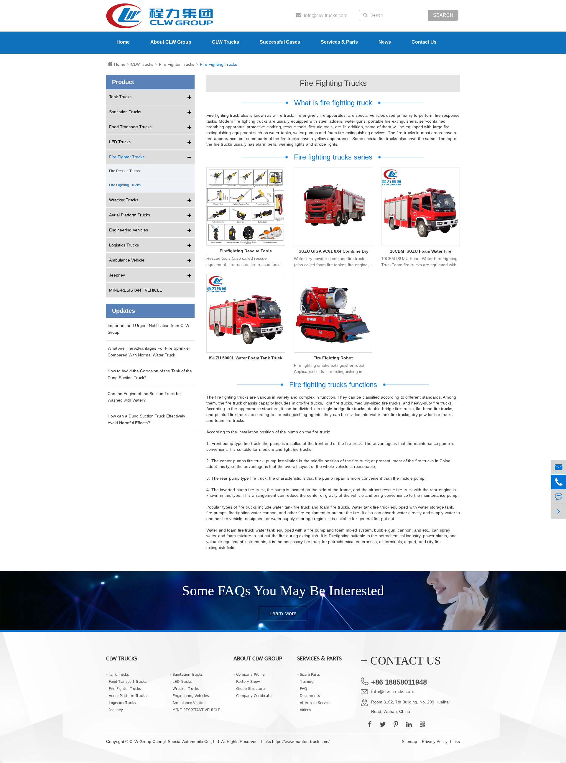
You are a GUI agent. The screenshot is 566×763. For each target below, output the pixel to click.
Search (443, 15)
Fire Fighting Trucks (218, 64)
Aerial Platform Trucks (129, 215)
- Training (305, 681)
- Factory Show (246, 681)
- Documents (308, 695)
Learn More (283, 613)
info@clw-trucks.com (392, 691)
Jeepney (117, 275)
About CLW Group (170, 42)
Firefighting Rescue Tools (246, 251)
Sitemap (409, 741)
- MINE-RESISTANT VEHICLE (195, 710)
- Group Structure (249, 688)
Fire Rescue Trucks (124, 171)
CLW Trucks (225, 42)
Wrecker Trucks (123, 200)
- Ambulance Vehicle (187, 702)
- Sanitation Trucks (186, 674)
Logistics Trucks (124, 245)
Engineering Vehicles (128, 230)
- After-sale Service (313, 702)
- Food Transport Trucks (126, 681)
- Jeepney (114, 710)
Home (123, 42)
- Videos (304, 710)
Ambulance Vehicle (126, 260)
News (385, 42)
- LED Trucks (181, 681)
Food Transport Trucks (130, 126)
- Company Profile (248, 674)
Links (455, 741)
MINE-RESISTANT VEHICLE (135, 290)
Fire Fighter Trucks (176, 64)
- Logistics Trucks (121, 702)
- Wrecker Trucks (184, 688)
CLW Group (140, 741)
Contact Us (424, 42)
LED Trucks (120, 141)
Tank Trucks (120, 96)
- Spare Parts (308, 674)
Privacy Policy (434, 741)
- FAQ (302, 688)
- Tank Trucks (117, 674)
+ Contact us (401, 660)
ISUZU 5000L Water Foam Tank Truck (245, 358)
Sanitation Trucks (125, 111)
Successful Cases (280, 42)
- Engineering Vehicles (189, 695)
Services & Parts (339, 42)
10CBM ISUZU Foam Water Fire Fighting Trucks (420, 251)
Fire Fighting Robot (333, 358)
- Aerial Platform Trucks (126, 695)
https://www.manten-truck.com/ (301, 741)
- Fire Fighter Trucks (123, 688)
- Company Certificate (252, 695)
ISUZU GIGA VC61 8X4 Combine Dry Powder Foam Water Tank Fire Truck (333, 251)
